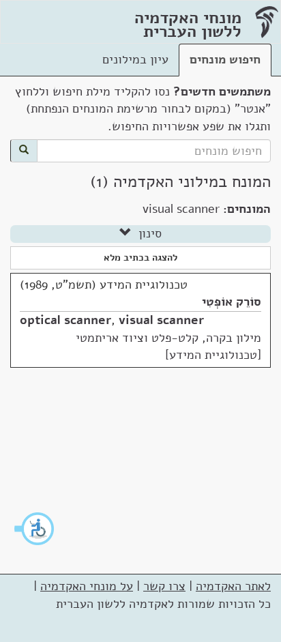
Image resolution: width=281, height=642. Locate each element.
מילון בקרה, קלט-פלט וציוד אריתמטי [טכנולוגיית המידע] (168, 347)
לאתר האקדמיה (233, 586)
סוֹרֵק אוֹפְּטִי (231, 301)
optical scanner (65, 320)
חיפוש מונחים (225, 59)
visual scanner (161, 320)
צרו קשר (164, 586)
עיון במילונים (135, 59)
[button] (34, 529)
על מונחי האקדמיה (86, 586)
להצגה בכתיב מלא (140, 257)
